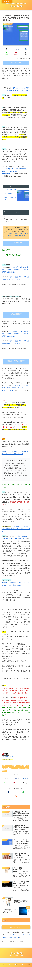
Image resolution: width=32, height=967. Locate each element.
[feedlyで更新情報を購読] (23, 792)
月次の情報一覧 (20, 766)
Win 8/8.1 (5, 768)
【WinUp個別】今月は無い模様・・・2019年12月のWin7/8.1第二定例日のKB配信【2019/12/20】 (17, 235)
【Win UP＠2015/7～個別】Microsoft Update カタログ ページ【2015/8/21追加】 (15, 387)
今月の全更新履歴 (7, 193)
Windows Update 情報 (8, 766)
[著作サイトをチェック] (9, 792)
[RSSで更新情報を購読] (16, 796)
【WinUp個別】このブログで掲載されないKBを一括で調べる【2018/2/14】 (14, 171)
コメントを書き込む (16, 927)
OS (27, 766)
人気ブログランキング (7, 756)
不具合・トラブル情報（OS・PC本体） (19, 768)
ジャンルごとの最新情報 (9, 189)
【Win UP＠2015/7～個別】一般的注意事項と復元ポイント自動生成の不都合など (16, 529)
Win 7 (4, 770)
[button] (25, 53)
